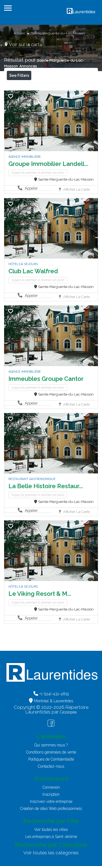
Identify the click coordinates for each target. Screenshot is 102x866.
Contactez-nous (51, 766)
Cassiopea (68, 712)
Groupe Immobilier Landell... (48, 163)
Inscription (51, 794)
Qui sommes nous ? (51, 745)
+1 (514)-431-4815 (54, 694)
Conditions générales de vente (51, 752)
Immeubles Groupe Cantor (46, 378)
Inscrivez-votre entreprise (51, 801)
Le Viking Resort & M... (39, 593)
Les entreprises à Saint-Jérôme (51, 836)
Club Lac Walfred (33, 271)
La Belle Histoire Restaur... (45, 486)
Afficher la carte (76, 189)
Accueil (19, 33)
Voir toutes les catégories (51, 852)
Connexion (51, 787)
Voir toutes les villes (51, 829)
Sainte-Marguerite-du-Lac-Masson (66, 179)
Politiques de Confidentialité (51, 759)
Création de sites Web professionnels (51, 808)
